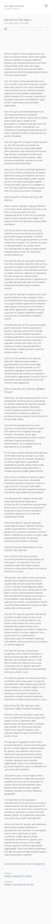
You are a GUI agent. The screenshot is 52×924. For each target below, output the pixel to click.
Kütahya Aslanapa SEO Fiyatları (18, 876)
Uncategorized (38, 863)
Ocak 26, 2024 (13, 23)
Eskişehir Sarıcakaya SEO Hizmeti (19, 884)
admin (27, 23)
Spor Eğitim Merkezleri (14, 6)
